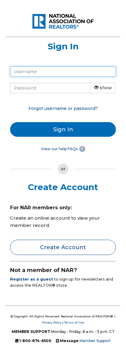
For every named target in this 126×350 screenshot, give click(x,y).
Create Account (63, 247)
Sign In (63, 129)
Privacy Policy (51, 322)
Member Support (95, 340)
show (105, 87)
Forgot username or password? (63, 108)
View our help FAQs (59, 149)
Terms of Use (74, 322)
